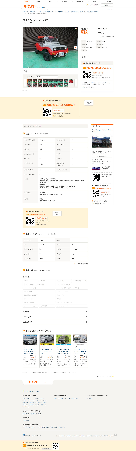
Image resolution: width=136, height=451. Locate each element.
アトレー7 (37, 402)
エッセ (32, 400)
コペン (24, 398)
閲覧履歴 (97, 5)
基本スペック (31, 126)
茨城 (55, 398)
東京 (73, 398)
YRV (27, 402)
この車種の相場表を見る (82, 263)
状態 (25, 126)
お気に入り (108, 5)
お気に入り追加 (85, 57)
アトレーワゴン (26, 400)
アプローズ (43, 402)
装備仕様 (38, 126)
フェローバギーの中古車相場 (31, 391)
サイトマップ (110, 9)
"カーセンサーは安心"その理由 (78, 435)
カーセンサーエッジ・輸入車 (43, 427)
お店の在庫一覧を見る (89, 87)
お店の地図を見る (58, 116)
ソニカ (36, 400)
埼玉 (66, 398)
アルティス (25, 404)
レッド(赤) (38, 413)
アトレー (32, 402)
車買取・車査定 (26, 420)
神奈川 (76, 398)
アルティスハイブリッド (34, 404)
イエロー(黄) (32, 413)
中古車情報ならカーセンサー (29, 427)
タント (28, 398)
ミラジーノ (37, 398)
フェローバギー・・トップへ (104, 376)
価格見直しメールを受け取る (108, 36)
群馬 (62, 398)
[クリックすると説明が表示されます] (87, 29)
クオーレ (24, 406)
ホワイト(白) (25, 413)
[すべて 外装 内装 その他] (47, 76)
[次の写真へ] (75, 47)
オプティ (43, 404)
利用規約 (68, 435)
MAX (24, 402)
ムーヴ (42, 398)
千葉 (69, 398)
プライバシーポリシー (60, 435)
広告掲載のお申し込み (108, 435)
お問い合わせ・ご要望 (98, 435)
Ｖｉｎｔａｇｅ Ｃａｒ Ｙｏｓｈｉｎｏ (99, 82)
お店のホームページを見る (100, 201)
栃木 (58, 398)
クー (29, 406)
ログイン (90, 5)
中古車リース (62, 427)
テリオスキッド (43, 400)
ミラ (32, 398)
